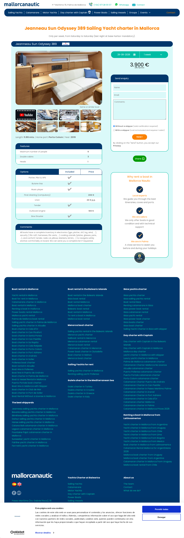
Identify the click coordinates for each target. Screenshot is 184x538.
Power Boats (100, 12)
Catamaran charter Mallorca (139, 402)
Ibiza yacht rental (133, 315)
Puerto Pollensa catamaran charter (143, 371)
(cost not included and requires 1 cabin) (140, 130)
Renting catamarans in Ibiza (138, 305)
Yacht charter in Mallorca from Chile (143, 431)
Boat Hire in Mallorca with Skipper (29, 386)
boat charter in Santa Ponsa (27, 335)
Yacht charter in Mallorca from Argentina (145, 424)
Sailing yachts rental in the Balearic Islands (90, 331)
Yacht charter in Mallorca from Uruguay (145, 427)
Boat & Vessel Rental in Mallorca (29, 379)
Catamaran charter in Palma (139, 405)
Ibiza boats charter (134, 322)
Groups (133, 12)
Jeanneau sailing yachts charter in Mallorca (35, 408)
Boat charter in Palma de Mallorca (30, 376)
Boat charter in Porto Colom (27, 349)
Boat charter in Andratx (24, 355)
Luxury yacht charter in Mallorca (141, 358)
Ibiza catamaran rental (136, 312)
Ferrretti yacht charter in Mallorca (30, 445)
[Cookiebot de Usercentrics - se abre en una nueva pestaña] (17, 533)
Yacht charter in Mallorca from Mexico (144, 441)
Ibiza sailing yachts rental (137, 298)
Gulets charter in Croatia (81, 389)
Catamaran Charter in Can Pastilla (142, 385)
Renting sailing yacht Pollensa (83, 374)
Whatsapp (124, 4)
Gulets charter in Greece (81, 393)
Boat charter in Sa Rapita (25, 342)
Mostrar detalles (43, 533)
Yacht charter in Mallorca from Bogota (144, 437)
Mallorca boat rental (79, 318)
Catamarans (32, 12)
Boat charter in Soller (23, 359)
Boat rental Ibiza (132, 302)
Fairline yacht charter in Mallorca (29, 442)
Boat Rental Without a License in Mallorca (33, 396)
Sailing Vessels (118, 12)
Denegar (162, 517)
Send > (139, 137)
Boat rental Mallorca (79, 302)
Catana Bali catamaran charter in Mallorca (35, 425)
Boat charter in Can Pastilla (26, 339)
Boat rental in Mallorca (25, 289)
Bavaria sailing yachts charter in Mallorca (33, 412)
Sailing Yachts (15, 12)
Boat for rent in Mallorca (25, 298)
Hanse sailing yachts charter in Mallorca (33, 422)
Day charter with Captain (74, 12)
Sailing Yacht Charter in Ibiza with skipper (145, 328)
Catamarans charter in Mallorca (29, 302)
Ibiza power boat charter (137, 318)
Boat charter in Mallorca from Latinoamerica (147, 444)
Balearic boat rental (78, 308)
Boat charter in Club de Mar (26, 389)
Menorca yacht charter (80, 334)
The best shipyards (23, 402)
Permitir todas (161, 509)
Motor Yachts (50, 12)
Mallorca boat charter (79, 305)
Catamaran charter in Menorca (84, 348)
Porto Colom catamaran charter (141, 378)
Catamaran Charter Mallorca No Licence (145, 365)
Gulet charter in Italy (79, 396)
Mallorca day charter (135, 351)
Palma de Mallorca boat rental (28, 318)
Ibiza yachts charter (135, 289)
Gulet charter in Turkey (80, 386)
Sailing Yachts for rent (80, 364)
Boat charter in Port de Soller (27, 392)
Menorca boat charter (80, 325)
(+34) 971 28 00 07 (102, 4)
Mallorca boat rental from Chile (140, 464)
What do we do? (132, 490)
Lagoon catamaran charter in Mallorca (32, 428)
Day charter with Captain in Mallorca (143, 348)
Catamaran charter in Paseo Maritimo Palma (147, 388)
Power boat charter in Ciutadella (85, 351)
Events (143, 12)
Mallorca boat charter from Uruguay (143, 454)
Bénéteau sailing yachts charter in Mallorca (35, 415)
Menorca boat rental (79, 344)
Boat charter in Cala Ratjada (27, 345)
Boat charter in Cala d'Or (25, 328)
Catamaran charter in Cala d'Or (140, 398)
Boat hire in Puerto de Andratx (28, 372)
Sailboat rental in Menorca (82, 338)
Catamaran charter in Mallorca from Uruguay (148, 461)
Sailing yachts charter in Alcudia (29, 325)
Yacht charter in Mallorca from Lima (143, 434)
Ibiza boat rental (76, 298)
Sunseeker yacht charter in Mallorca (31, 439)
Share (138, 158)
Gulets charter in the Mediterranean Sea (91, 380)
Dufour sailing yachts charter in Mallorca (33, 418)
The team (129, 483)
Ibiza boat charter (133, 325)
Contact (141, 4)
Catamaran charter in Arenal (139, 391)
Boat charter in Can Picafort (27, 332)
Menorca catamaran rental (82, 341)
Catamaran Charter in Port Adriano (142, 395)
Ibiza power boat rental (136, 308)
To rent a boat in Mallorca (81, 315)
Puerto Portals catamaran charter (142, 375)
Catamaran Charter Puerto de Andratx (144, 381)
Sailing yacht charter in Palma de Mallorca (34, 322)
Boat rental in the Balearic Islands (87, 289)
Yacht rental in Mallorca (24, 295)
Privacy (117, 145)
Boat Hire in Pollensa (22, 369)
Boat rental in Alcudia (23, 366)
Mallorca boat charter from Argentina (144, 458)
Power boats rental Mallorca (27, 312)
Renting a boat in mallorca (26, 308)
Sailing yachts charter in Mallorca (85, 370)
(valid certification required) (136, 126)
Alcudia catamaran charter (138, 368)
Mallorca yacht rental (23, 315)
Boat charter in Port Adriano (27, 352)
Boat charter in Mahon (80, 354)
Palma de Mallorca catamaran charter (144, 361)
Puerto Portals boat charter (26, 382)
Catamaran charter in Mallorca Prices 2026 (146, 408)
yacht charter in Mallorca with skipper (144, 354)
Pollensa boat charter (23, 362)
